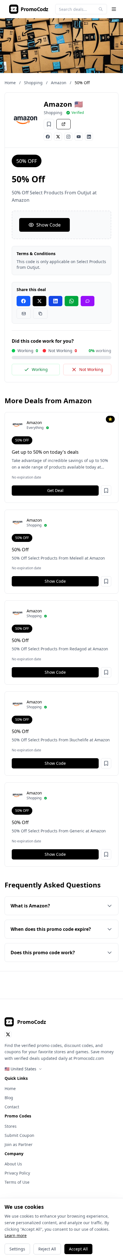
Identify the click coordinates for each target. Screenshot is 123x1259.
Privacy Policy (17, 1173)
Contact (12, 1106)
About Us (13, 1164)
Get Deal (55, 490)
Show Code (48, 225)
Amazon (58, 82)
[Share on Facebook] (23, 301)
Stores (11, 1126)
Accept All (78, 1249)
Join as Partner (19, 1144)
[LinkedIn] (89, 137)
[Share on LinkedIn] (55, 301)
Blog (9, 1097)
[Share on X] (39, 301)
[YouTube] (79, 137)
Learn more (16, 1235)
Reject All (47, 1249)
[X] (58, 137)
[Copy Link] (40, 313)
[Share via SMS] (87, 301)
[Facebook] (48, 137)
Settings (17, 1249)
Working (40, 369)
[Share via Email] (24, 313)
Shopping (33, 82)
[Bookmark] (49, 124)
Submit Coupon (19, 1135)
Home (10, 82)
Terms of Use (17, 1182)
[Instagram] (68, 137)
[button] (106, 490)
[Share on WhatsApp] (71, 301)
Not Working (91, 369)
